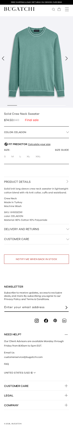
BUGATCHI (17, 424)
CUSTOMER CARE (16, 239)
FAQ (6, 364)
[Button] (66, 334)
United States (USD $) (18, 372)
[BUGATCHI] (19, 9)
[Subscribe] (66, 307)
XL (28, 156)
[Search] (53, 9)
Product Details (17, 182)
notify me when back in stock (36, 259)
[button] (59, 9)
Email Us (9, 352)
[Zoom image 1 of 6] (36, 62)
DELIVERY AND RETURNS (21, 229)
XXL (38, 156)
